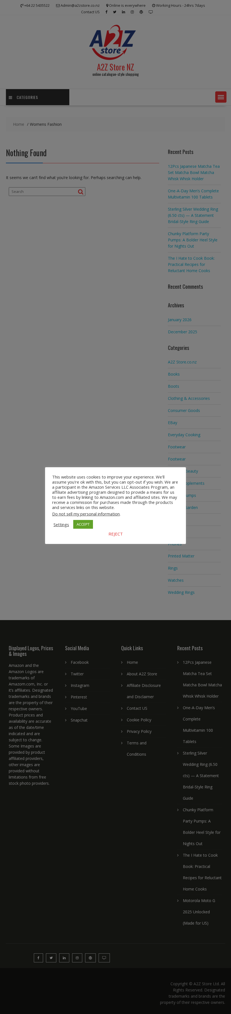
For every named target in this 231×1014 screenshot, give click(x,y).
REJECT (115, 534)
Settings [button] (61, 524)
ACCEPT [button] (83, 524)
